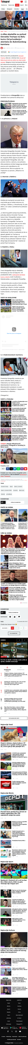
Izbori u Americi (18, 486)
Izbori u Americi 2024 (6, 490)
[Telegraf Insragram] (16, 1031)
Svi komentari (14, 633)
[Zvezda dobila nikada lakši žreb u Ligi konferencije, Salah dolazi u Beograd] (6, 411)
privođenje (9, 494)
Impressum (14, 1036)
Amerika (15, 490)
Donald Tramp (4, 486)
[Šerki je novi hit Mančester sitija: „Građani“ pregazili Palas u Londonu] (6, 894)
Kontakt (19, 1039)
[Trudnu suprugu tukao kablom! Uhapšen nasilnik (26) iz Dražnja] (6, 785)
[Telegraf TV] (20, 1031)
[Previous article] (1, 522)
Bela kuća (21, 490)
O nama (3, 1036)
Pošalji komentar (15, 502)
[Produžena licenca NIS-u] (6, 844)
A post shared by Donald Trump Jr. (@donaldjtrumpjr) (14, 349)
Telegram (7, 476)
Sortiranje (4, 616)
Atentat (3, 494)
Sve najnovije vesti (14, 718)
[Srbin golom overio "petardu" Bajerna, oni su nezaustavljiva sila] (6, 922)
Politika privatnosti (11, 1039)
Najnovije (7, 724)
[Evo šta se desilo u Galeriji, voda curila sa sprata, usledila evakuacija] (14, 650)
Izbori (11, 486)
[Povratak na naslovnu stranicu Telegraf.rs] (5, 2)
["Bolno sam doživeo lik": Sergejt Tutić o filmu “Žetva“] (6, 972)
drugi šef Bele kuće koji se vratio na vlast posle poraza (13, 60)
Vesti (2, 31)
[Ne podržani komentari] (19, 616)
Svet (5, 31)
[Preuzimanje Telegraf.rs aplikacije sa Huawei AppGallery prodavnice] (23, 1027)
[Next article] (27, 522)
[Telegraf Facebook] (7, 1031)
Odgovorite (5, 628)
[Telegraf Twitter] (12, 1031)
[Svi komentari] (10, 616)
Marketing (8, 1036)
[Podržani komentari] (14, 616)
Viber (2, 476)
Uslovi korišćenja (22, 1036)
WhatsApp (23, 474)
